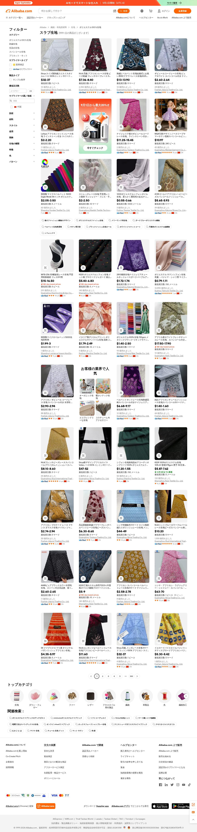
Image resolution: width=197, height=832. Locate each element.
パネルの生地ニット (122, 718)
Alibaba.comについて (16, 745)
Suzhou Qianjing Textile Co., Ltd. (93, 353)
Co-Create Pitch (13, 756)
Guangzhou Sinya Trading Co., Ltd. (56, 89)
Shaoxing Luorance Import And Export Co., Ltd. (57, 353)
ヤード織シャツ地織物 (147, 718)
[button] (114, 11)
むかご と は (17, 731)
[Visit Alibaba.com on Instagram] (178, 784)
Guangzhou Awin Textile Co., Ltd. (169, 355)
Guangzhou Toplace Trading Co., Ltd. (133, 150)
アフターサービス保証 (54, 767)
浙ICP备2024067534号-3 (172, 828)
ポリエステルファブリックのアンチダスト (28, 718)
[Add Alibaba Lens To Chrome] (45, 806)
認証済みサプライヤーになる (172, 767)
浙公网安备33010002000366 (145, 828)
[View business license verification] (124, 827)
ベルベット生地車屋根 (53, 227)
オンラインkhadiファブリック (58, 724)
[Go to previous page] (91, 676)
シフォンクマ (50, 233)
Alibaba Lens (12, 806)
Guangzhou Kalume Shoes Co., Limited (171, 210)
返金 (123, 767)
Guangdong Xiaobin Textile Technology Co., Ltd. (95, 210)
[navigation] (21, 352)
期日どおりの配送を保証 (55, 762)
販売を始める (165, 756)
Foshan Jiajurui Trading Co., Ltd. (169, 89)
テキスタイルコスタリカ (165, 724)
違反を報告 (126, 778)
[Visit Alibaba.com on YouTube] (183, 784)
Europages (140, 819)
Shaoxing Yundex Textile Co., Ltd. (55, 210)
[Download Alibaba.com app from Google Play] (181, 806)
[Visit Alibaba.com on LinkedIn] (166, 784)
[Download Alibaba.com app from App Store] (160, 806)
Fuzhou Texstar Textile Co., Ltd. (130, 210)
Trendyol (129, 819)
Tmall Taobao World (84, 819)
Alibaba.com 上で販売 (168, 751)
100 (131, 676)
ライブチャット (128, 756)
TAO (121, 819)
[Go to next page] (137, 676)
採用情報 (10, 767)
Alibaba (43, 27)
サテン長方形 (75, 227)
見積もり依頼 (88, 756)
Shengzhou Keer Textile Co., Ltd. (93, 293)
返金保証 (48, 756)
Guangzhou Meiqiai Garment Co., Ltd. (171, 150)
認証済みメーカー (90, 751)
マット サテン (77, 731)
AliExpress (57, 819)
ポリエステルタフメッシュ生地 (91, 220)
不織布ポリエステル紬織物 (159, 227)
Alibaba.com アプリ (121, 806)
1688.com (68, 819)
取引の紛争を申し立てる (132, 762)
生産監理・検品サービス (55, 773)
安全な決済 (49, 751)
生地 (73, 27)
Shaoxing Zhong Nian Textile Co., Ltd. (133, 353)
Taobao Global (110, 819)
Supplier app (102, 806)
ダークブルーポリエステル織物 (147, 220)
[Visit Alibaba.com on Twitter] (172, 784)
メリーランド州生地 (119, 220)
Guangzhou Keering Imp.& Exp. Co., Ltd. (57, 293)
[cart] (151, 11)
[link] (193, 804)
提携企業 (163, 773)
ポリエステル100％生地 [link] (90, 27)
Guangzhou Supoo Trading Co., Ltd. (132, 89)
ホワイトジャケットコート (130, 227)
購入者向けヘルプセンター (133, 751)
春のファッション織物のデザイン (58, 220)
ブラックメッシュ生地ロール (100, 227)
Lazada (98, 819)
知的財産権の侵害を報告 (132, 773)
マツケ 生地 (34, 731)
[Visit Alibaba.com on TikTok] (189, 784)
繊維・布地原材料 (59, 27)
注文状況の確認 (166, 762)
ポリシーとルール (52, 778)
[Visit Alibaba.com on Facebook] (160, 784)
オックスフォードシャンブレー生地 (92, 724)
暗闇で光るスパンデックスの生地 (25, 724)
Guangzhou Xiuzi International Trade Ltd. (95, 89)
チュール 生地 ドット (56, 731)
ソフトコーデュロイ (98, 718)
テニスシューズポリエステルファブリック (130, 724)
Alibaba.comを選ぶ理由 (16, 751)
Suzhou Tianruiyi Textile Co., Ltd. (169, 290)
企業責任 (10, 762)
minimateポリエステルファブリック (68, 718)
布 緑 (93, 731)
